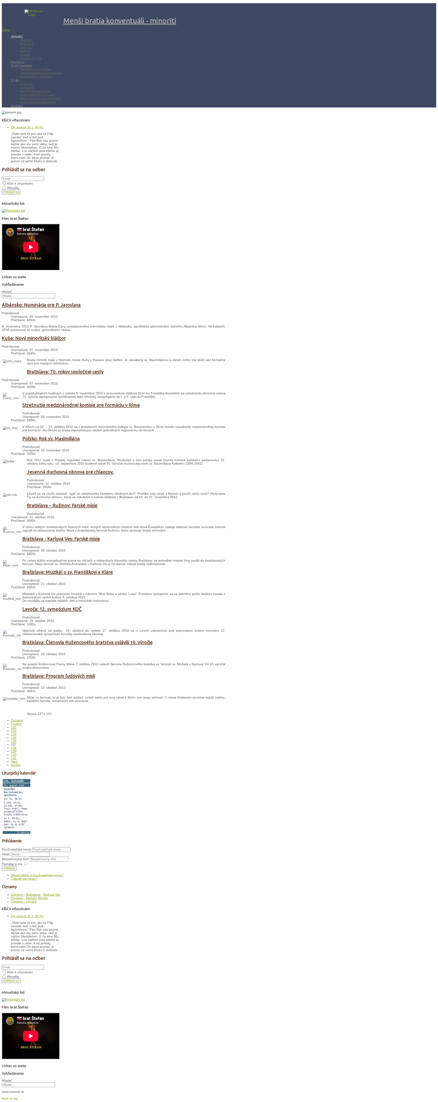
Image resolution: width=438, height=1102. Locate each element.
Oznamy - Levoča (23, 901)
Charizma (26, 84)
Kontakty (17, 105)
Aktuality (17, 36)
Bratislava (27, 43)
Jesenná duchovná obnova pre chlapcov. (70, 471)
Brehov (25, 51)
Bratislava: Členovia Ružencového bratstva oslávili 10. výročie (87, 642)
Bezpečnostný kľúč (16, 859)
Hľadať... (8, 291)
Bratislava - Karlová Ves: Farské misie (61, 538)
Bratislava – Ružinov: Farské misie (62, 505)
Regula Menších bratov (35, 91)
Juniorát (25, 47)
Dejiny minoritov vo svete (37, 95)
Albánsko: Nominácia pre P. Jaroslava (41, 304)
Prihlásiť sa (11, 192)
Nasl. (14, 761)
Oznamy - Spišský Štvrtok (29, 898)
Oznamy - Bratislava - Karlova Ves (35, 894)
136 (13, 741)
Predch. (16, 724)
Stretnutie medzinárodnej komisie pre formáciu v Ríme (81, 405)
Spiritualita (27, 87)
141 (13, 758)
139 (13, 751)
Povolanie (17, 62)
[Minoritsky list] (13, 210)
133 (13, 731)
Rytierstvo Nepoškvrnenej (38, 102)
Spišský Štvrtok (30, 58)
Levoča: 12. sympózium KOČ (52, 609)
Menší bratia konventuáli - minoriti (119, 20)
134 (13, 734)
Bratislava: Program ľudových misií (58, 675)
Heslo (6, 854)
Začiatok (17, 720)
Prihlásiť (9, 868)
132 (13, 727)
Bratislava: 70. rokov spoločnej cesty (65, 371)
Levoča (25, 54)
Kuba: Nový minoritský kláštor (34, 338)
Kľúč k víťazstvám (20, 183)
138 (13, 748)
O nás (15, 80)
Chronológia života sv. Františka (41, 73)
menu (6, 29)
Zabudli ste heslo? (24, 878)
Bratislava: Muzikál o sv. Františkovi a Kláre (67, 572)
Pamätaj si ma (12, 864)
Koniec (16, 765)
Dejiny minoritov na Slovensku (40, 98)
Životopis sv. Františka (35, 69)
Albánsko (26, 40)
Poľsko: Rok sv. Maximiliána (51, 438)
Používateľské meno (16, 849)
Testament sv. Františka (36, 76)
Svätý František (21, 65)
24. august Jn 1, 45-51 (27, 127)
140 (13, 754)
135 (13, 737)
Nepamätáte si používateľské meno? (37, 875)
